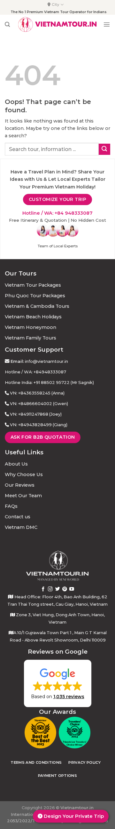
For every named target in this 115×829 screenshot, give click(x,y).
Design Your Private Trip (73, 816)
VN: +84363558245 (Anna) (37, 392)
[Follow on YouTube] (71, 589)
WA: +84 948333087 (68, 213)
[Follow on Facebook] (43, 589)
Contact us (17, 517)
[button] (57, 683)
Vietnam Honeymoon (30, 327)
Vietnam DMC (21, 527)
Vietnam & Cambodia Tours (37, 306)
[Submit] (104, 149)
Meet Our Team (23, 495)
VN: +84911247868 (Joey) (36, 414)
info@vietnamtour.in (46, 361)
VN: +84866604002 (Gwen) (39, 403)
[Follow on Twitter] (57, 589)
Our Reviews (19, 485)
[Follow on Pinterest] (64, 589)
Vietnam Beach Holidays (33, 317)
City (55, 4)
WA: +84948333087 (45, 371)
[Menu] (106, 24)
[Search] (7, 24)
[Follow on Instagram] (50, 589)
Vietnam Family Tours (30, 338)
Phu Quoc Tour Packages (35, 296)
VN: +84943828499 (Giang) (38, 424)
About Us (16, 464)
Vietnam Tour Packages (33, 285)
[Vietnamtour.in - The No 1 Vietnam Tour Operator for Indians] (57, 24)
